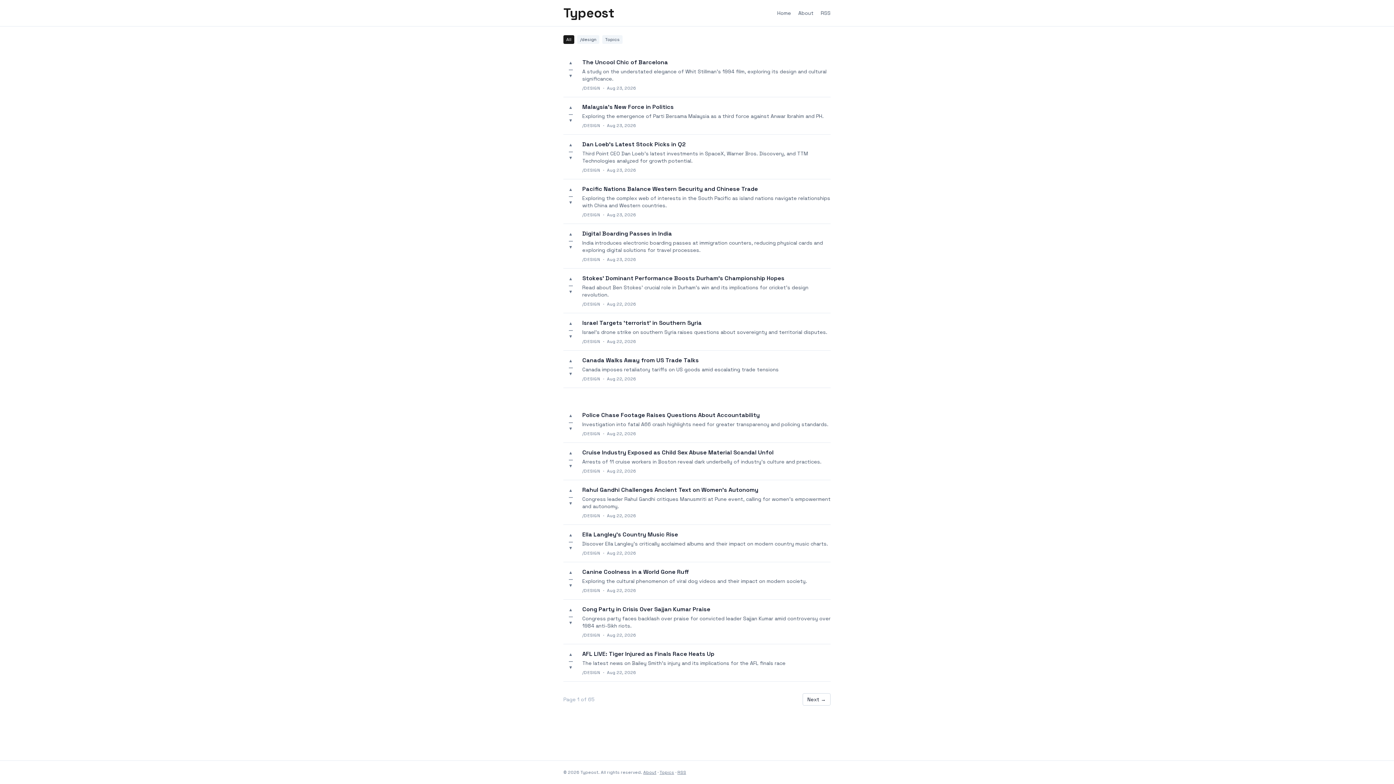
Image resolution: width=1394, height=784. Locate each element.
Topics (612, 39)
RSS (826, 13)
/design (588, 39)
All (568, 39)
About (806, 13)
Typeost (588, 13)
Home (784, 13)
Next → (816, 699)
